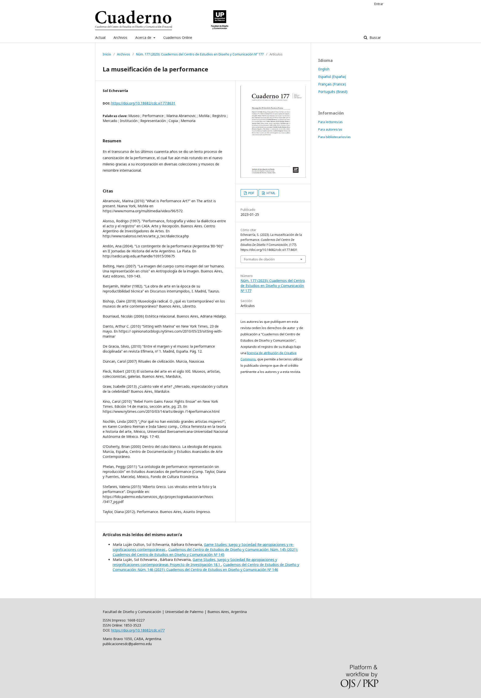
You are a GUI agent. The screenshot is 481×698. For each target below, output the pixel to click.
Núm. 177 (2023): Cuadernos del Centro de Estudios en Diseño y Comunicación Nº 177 (200, 54)
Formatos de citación (259, 259)
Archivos (120, 37)
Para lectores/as (330, 122)
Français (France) (332, 84)
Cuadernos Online (177, 37)
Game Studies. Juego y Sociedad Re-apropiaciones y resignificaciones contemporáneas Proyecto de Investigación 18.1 (195, 562)
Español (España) (332, 76)
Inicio (107, 54)
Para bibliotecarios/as (334, 137)
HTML (270, 193)
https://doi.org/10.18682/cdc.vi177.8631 (143, 103)
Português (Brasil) (332, 91)
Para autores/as (330, 129)
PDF (251, 193)
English (323, 69)
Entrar (378, 4)
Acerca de (143, 37)
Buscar (375, 37)
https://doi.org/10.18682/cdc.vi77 (138, 630)
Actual (100, 37)
